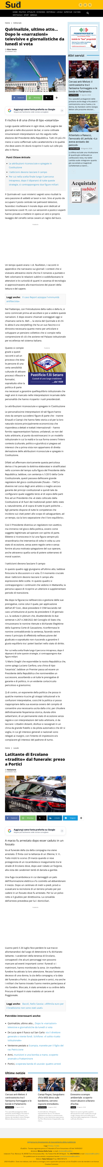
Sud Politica (73, 95)
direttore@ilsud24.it (65, 1151)
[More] (56, 97)
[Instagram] (85, 5)
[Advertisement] (35, 243)
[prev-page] (69, 171)
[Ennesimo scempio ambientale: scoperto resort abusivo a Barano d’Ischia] (84, 1084)
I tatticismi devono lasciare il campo (28, 172)
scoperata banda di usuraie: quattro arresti (38, 1063)
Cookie (57, 1146)
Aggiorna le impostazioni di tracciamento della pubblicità (51, 1142)
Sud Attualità (74, 148)
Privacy (50, 1146)
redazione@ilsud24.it (92, 1154)
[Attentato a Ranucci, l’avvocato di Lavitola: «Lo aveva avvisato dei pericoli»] (84, 123)
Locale (16, 748)
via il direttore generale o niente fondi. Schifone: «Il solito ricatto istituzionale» (34, 1036)
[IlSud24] (15, 4)
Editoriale (17, 23)
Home (7, 23)
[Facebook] (80, 5)
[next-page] (73, 171)
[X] (90, 5)
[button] (88, 13)
